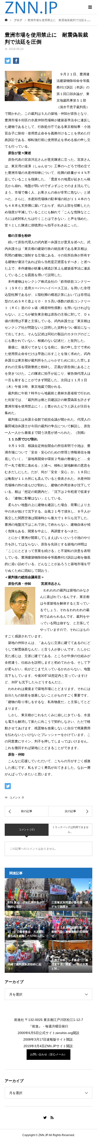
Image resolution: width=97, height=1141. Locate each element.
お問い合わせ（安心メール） (48, 1054)
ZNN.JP (31, 7)
